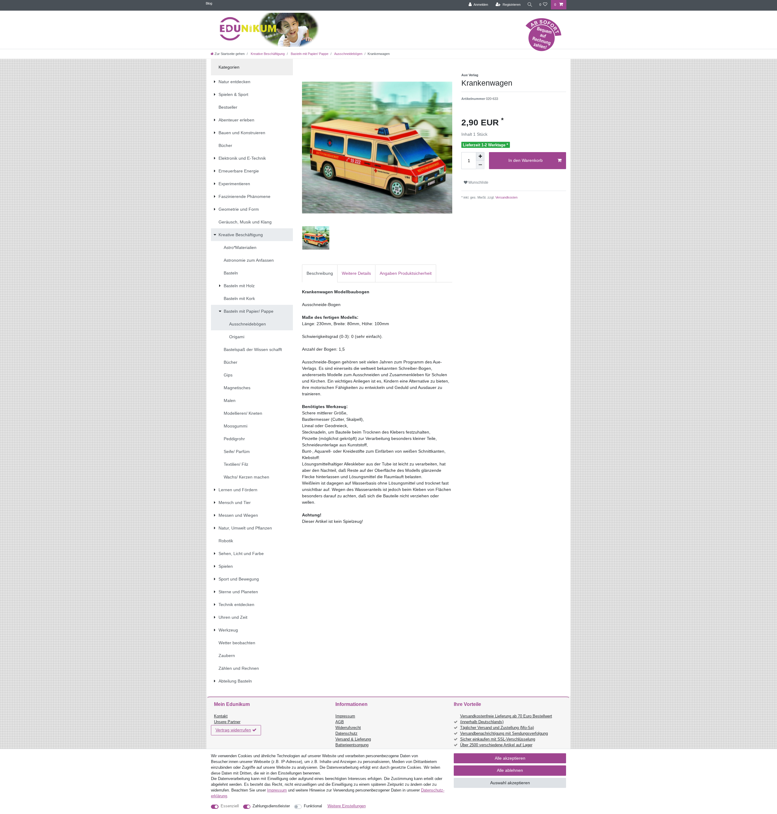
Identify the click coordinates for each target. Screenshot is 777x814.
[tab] (320, 273)
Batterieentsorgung (351, 745)
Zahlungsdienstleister (271, 806)
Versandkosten (505, 197)
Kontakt (221, 716)
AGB (339, 722)
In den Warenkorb (525, 160)
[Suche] (530, 4)
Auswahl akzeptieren (510, 782)
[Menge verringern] (480, 165)
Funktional (313, 806)
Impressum (345, 716)
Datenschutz (346, 733)
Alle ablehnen (510, 770)
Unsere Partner (227, 722)
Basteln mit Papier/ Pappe (309, 54)
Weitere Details (356, 273)
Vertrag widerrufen (233, 729)
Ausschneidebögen (348, 54)
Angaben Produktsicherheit (406, 273)
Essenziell (230, 806)
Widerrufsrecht (348, 728)
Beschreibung (320, 273)
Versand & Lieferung (353, 739)
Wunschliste (477, 182)
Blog (209, 3)
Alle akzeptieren (510, 758)
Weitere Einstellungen (346, 806)
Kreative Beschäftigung (267, 54)
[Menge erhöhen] (480, 156)
